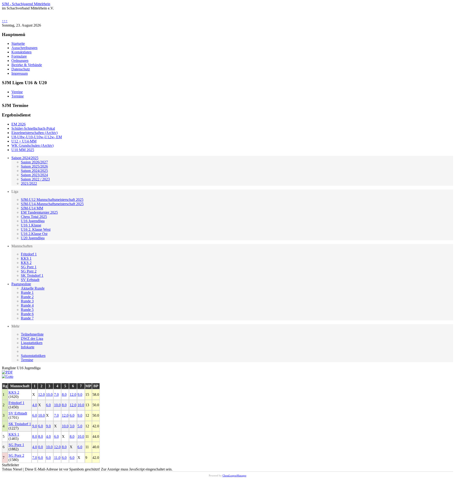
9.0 (79, 394)
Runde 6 (27, 314)
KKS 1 (26, 258)
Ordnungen (19, 61)
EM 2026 (18, 124)
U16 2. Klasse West (35, 229)
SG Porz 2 (28, 271)
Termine (27, 360)
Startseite (18, 44)
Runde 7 (27, 318)
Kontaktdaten (21, 52)
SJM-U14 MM (32, 208)
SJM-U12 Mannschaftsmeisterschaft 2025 (52, 200)
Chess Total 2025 (34, 217)
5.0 (79, 426)
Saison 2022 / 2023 (35, 179)
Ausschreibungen (24, 48)
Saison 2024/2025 (24, 158)
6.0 (48, 405)
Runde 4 (27, 305)
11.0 (57, 458)
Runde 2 (27, 297)
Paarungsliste (21, 284)
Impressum (19, 73)
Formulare (19, 56)
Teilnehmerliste (32, 334)
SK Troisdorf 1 (32, 275)
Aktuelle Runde (33, 288)
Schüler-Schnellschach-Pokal (33, 128)
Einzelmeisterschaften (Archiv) (34, 133)
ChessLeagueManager (234, 475)
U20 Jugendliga (33, 238)
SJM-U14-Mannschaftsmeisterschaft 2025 (52, 204)
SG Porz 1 (28, 267)
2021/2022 (29, 183)
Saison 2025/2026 (34, 166)
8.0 (64, 394)
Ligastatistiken (31, 343)
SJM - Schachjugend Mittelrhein (26, 4)
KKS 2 (26, 263)
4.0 (34, 405)
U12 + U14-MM (23, 141)
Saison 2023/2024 (34, 175)
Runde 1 (27, 293)
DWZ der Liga (32, 339)
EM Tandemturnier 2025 (39, 212)
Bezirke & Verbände (26, 65)
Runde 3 (27, 301)
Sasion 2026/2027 (34, 162)
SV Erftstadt (30, 280)
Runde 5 (27, 310)
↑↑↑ (5, 21)
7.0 (56, 394)
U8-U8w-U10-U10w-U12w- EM (36, 137)
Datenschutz (20, 69)
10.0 (49, 394)
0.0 (40, 447)
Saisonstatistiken (33, 356)
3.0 (72, 426)
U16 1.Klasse (31, 225)
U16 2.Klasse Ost (34, 234)
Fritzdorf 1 (29, 254)
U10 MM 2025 (22, 150)
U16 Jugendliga (33, 221)
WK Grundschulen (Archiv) (32, 145)
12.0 (41, 394)
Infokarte (27, 347)
